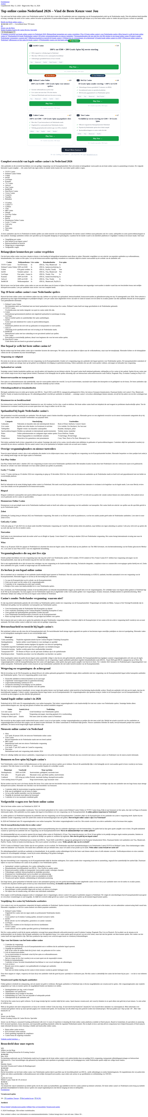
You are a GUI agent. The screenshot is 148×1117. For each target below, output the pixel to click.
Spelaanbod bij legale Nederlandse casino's (23, 36)
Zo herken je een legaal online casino (116, 36)
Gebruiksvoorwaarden (18, 1107)
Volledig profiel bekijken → (10, 1039)
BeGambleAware (27, 1098)
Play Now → (74, 67)
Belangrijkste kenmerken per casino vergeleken (63, 34)
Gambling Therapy (11, 1098)
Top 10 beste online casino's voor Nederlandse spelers (99, 34)
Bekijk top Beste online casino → (12, 22)
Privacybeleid (5, 1107)
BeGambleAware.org (92, 154)
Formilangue (5, 2)
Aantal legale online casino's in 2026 (108, 38)
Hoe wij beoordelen (39, 1107)
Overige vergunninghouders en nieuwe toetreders (56, 36)
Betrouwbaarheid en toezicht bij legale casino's (45, 38)
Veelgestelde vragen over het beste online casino (56, 40)
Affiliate (29, 1107)
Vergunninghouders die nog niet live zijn (88, 36)
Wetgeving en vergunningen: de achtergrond (78, 38)
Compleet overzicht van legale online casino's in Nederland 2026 (23, 34)
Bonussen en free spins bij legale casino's (23, 40)
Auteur (3, 4)
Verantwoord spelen (53, 1107)
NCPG (37, 1098)
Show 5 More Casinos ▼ (74, 150)
